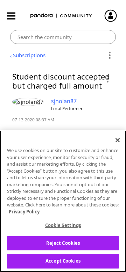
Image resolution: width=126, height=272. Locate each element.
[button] (107, 78)
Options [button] (109, 55)
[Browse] (14, 16)
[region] (63, 201)
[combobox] (63, 37)
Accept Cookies (63, 261)
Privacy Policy (24, 212)
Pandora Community (61, 15)
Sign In (114, 16)
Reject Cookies (63, 243)
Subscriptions (29, 55)
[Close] (117, 140)
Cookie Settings (63, 225)
